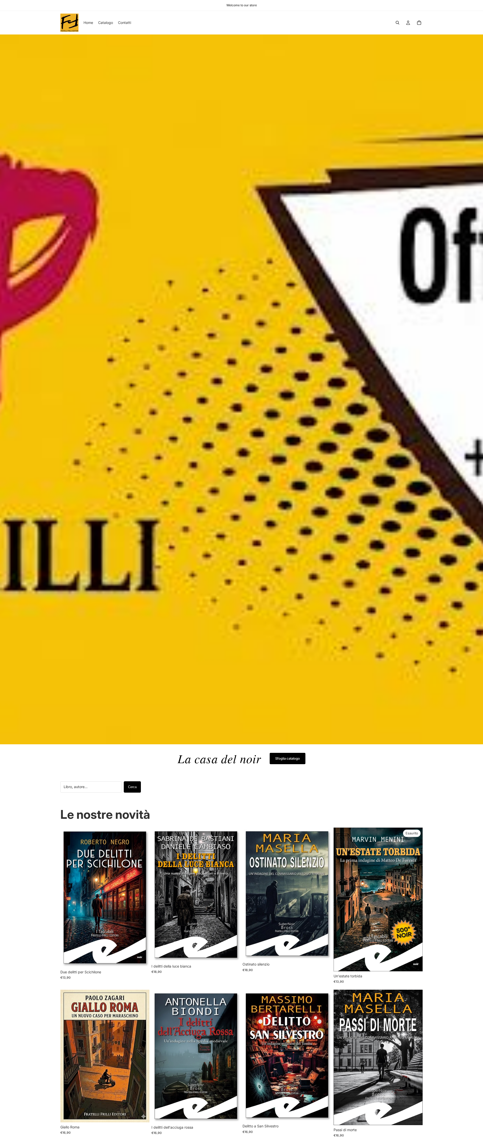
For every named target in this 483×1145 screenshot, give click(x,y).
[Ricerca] (397, 22)
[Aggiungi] (141, 959)
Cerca (132, 787)
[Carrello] (419, 22)
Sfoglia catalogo (287, 758)
